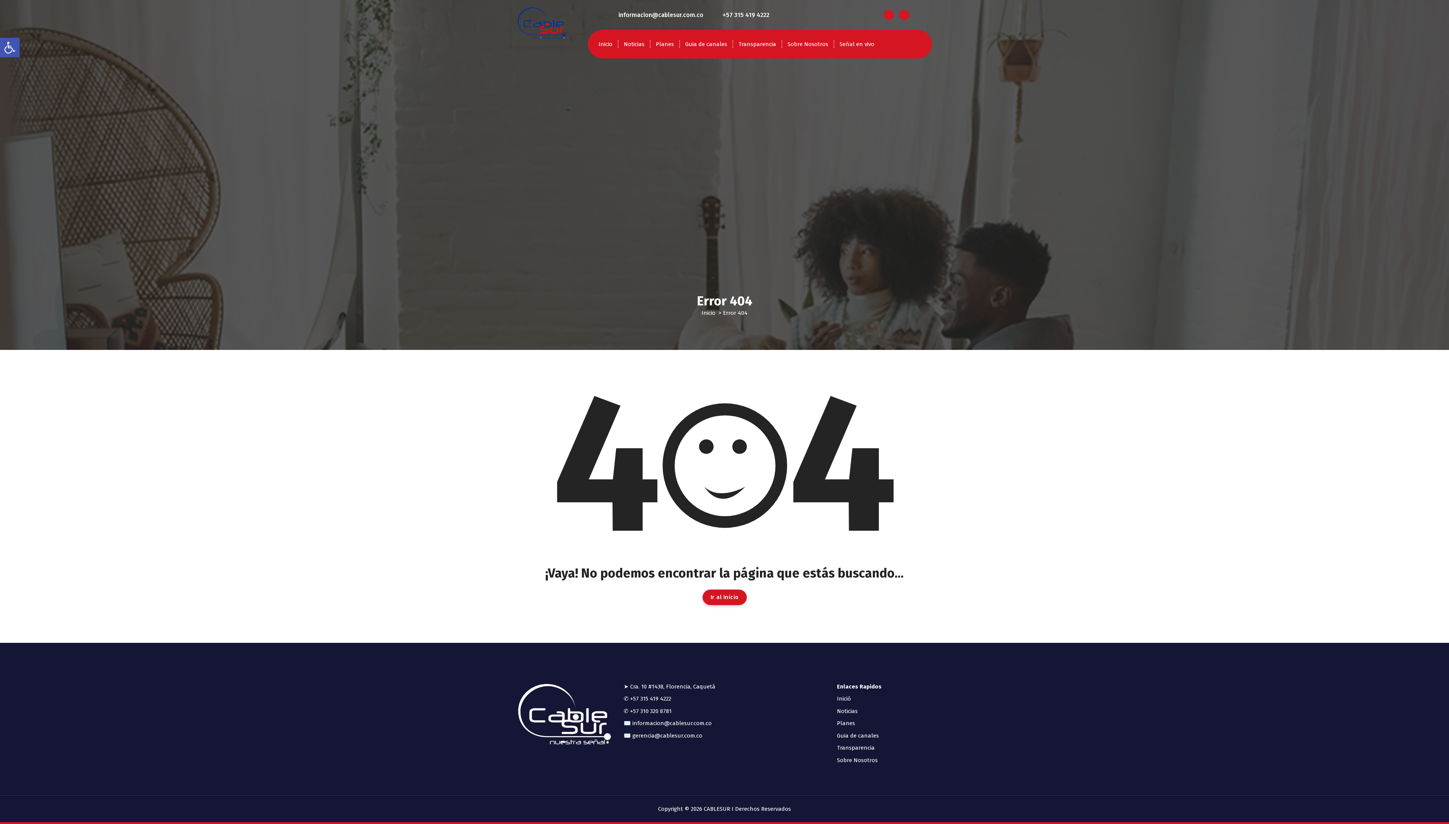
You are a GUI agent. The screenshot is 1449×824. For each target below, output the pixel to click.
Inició (844, 698)
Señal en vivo (857, 44)
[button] (10, 47)
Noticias (634, 44)
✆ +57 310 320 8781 (648, 711)
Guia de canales (706, 44)
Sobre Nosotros (808, 44)
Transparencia (757, 44)
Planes (665, 44)
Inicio (605, 44)
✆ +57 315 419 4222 (647, 698)
